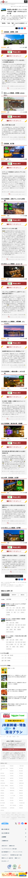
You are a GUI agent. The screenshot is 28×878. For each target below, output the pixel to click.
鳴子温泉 (21, 768)
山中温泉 (21, 785)
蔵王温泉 (2, 773)
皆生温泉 (11, 797)
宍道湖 (21, 639)
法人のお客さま (5, 833)
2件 (26, 542)
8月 (12, 627)
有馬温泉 (2, 793)
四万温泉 (21, 775)
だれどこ (8, 814)
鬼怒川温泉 (3, 778)
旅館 (7, 646)
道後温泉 (2, 795)
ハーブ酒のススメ (13, 818)
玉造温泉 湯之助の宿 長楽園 (13, 423)
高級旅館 (19, 629)
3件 (26, 338)
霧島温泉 (21, 800)
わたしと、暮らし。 (22, 814)
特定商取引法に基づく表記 (16, 855)
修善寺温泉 (21, 783)
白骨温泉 (2, 780)
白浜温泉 (11, 793)
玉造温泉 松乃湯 (9, 143)
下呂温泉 (21, 788)
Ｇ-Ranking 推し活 (14, 817)
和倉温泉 (11, 785)
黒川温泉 (11, 800)
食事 (7, 629)
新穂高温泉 (12, 790)
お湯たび (16, 814)
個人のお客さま (5, 829)
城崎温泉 (21, 790)
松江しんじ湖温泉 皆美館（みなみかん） (14, 94)
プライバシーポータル (17, 852)
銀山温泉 (11, 773)
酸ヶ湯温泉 (3, 802)
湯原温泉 (21, 797)
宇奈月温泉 (12, 788)
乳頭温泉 (11, 768)
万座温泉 (11, 775)
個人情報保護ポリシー (6, 852)
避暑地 (22, 627)
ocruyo (12, 814)
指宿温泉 (2, 810)
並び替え (3, 599)
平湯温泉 (2, 790)
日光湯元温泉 (22, 802)
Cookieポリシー (5, 855)
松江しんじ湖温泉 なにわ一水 (13, 264)
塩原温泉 (11, 778)
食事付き (21, 646)
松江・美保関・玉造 (10, 642)
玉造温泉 (8, 612)
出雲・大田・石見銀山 (6, 657)
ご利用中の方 (5, 840)
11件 (26, 47)
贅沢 (15, 612)
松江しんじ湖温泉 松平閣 (12, 528)
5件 (26, 112)
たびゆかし (8, 817)
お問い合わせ (4, 845)
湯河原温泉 (3, 783)
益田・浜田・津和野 (6, 660)
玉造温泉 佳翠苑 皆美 (11, 32)
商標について (17, 858)
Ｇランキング (3, 814)
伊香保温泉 (3, 775)
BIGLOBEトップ (5, 861)
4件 (26, 279)
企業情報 (4, 837)
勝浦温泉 (21, 793)
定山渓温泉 (3, 765)
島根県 (23, 607)
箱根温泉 (2, 805)
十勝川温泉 (21, 765)
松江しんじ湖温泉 (9, 644)
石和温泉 (21, 780)
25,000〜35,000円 (9, 631)
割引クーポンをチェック (15, 56)
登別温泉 (11, 765)
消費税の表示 (12, 845)
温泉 (15, 627)
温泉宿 (11, 629)
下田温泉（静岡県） (4, 785)
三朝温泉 (21, 795)
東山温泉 (21, 770)
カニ (18, 612)
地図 (11, 113)
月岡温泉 (11, 780)
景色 (17, 646)
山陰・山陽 (18, 607)
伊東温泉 (11, 783)
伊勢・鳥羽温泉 (13, 805)
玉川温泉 (11, 802)
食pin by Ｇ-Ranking (21, 817)
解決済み (22, 594)
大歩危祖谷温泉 (4, 807)
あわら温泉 (3, 788)
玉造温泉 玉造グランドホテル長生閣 (14, 199)
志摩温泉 (21, 805)
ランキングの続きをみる (14, 576)
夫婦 (7, 607)
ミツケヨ (3, 817)
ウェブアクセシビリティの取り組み (9, 848)
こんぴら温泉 (12, 795)
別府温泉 (2, 800)
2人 (10, 607)
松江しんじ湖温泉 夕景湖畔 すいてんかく (14, 322)
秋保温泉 (11, 770)
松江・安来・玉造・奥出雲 (20, 642)
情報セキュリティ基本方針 (7, 858)
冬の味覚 (8, 614)
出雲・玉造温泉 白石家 (11, 477)
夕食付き (22, 612)
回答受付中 (14, 594)
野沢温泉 (21, 778)
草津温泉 (21, 773)
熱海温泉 (21, 807)
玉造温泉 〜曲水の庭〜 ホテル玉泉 (14, 372)
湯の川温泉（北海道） (4, 769)
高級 (15, 629)
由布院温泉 (12, 807)
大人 (14, 607)
